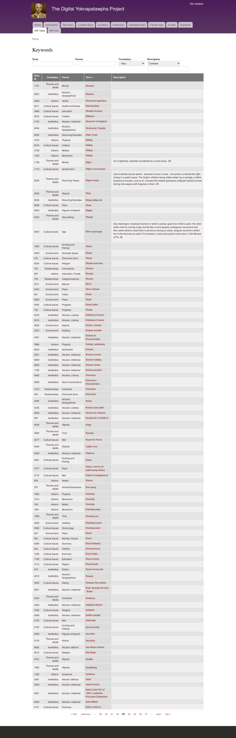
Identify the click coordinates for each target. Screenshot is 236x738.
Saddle (89, 659)
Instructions (51, 25)
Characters (118, 25)
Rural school (92, 559)
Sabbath (90, 610)
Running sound (93, 522)
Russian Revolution (96, 582)
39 (100, 714)
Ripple (89, 210)
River (88, 284)
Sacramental (92, 627)
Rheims (90, 94)
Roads (89, 309)
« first (74, 714)
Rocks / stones (93, 325)
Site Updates (197, 3)
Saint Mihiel (92, 701)
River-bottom (93, 289)
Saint (88, 679)
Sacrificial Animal (95, 647)
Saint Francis (93, 684)
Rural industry (93, 543)
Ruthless (90, 598)
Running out (92, 516)
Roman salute (93, 364)
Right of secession (95, 168)
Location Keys (85, 25)
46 (140, 714)
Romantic (91, 389)
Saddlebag (91, 667)
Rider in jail (91, 134)
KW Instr (54, 30)
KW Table (39, 30)
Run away (91, 487)
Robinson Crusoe (95, 314)
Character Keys (137, 25)
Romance (91, 375)
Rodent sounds (94, 330)
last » (168, 714)
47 (146, 714)
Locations (103, 25)
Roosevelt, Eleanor (96, 412)
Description (153, 59)
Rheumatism (92, 105)
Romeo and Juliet (95, 407)
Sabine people (93, 615)
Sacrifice (90, 633)
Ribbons (90, 116)
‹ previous (85, 714)
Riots (88, 205)
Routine (90, 433)
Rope (88, 424)
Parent (79, 59)
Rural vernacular (94, 569)
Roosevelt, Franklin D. (97, 418)
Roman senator (94, 370)
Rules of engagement (97, 475)
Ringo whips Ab (94, 200)
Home (37, 25)
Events (172, 25)
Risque (89, 217)
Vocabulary (125, 59)
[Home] (39, 11)
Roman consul (93, 354)
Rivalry (89, 268)
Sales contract (93, 707)
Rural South (92, 564)
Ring (88, 193)
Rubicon (90, 453)
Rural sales (92, 553)
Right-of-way (92, 180)
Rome (89, 401)
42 (117, 714)
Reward (90, 85)
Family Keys (157, 25)
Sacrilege (91, 652)
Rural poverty (93, 548)
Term (35, 59)
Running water (93, 528)
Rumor (89, 480)
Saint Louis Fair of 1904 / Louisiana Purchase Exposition (96, 693)
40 (106, 714)
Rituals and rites (94, 263)
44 (129, 714)
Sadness (90, 674)
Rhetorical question (96, 100)
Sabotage (91, 620)
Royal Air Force (94, 439)
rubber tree (92, 446)
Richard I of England (96, 121)
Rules (89, 460)
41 (112, 714)
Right (88, 162)
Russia (89, 576)
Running (90, 493)
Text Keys (68, 25)
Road (88, 294)
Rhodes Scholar (94, 111)
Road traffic (92, 304)
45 (134, 714)
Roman (89, 349)
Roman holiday (93, 359)
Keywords (185, 25)
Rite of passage (94, 231)
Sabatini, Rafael (94, 604)
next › (159, 714)
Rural (88, 533)
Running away (93, 509)
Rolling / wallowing (95, 344)
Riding (89, 140)
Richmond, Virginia (95, 128)
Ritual (89, 246)
